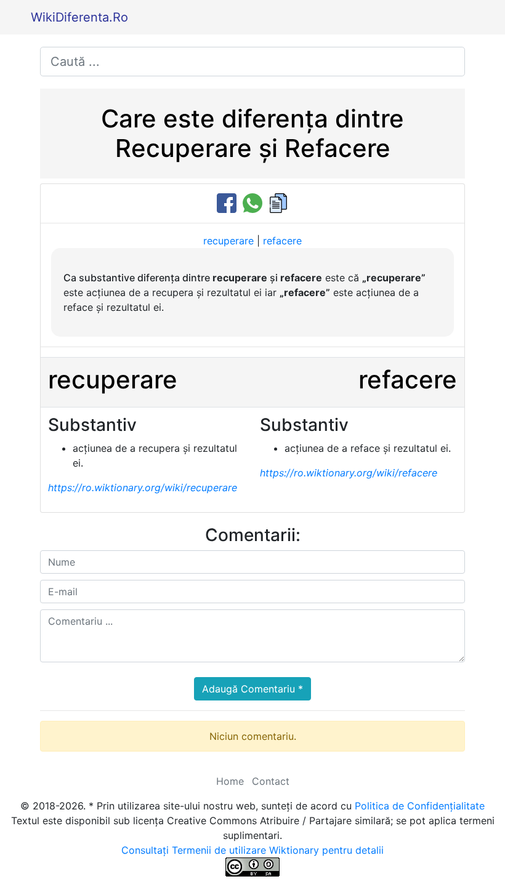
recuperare (228, 241)
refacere (282, 241)
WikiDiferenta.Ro (79, 17)
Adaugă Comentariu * (252, 689)
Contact (270, 781)
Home (230, 781)
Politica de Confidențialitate (420, 806)
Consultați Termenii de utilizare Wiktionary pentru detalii (252, 850)
